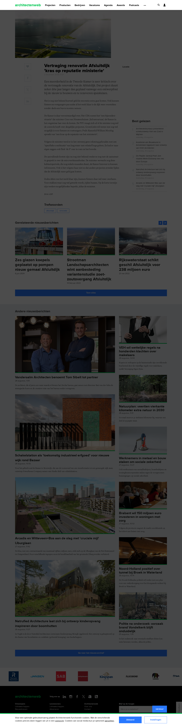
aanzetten (109, 721)
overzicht (59, 721)
